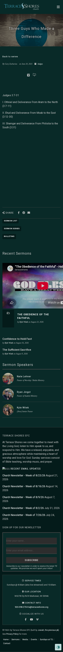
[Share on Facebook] (19, 213)
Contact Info (33, 603)
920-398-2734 (21, 607)
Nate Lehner (24, 376)
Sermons (15, 639)
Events (34, 639)
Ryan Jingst (24, 392)
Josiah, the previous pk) (48, 630)
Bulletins (9, 236)
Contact (6, 643)
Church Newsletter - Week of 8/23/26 (23, 475)
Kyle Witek (23, 407)
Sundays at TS (46, 639)
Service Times (33, 580)
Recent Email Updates (26, 468)
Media (25, 639)
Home (6, 639)
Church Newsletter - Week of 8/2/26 (23, 508)
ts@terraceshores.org (38, 607)
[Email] (29, 213)
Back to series (10, 56)
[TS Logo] (21, 6)
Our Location (33, 591)
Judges (40, 64)
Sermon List (10, 221)
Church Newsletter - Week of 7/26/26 (23, 515)
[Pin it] (24, 213)
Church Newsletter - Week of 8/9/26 (23, 497)
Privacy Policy (12, 634)
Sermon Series (12, 229)
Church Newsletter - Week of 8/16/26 (23, 486)
